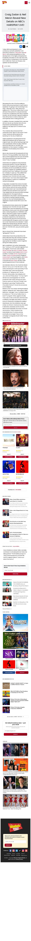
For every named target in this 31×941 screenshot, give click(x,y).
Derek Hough (17, 254)
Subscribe (15, 574)
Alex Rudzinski (19, 265)
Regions (13, 855)
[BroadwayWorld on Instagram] (13, 850)
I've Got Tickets (9, 456)
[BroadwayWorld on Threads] (23, 850)
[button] (26, 2)
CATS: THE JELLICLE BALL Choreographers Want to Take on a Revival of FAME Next (19, 534)
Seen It (8, 454)
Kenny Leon (10, 267)
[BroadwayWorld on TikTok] (20, 850)
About (13, 853)
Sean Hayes (14, 260)
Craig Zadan (18, 52)
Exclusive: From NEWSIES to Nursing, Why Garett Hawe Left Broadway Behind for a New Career (15, 791)
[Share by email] (27, 46)
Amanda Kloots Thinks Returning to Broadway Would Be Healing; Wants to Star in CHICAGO (14, 75)
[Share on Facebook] (20, 46)
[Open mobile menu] (29, 2)
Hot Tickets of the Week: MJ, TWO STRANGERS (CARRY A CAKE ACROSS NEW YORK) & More (14, 70)
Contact (18, 853)
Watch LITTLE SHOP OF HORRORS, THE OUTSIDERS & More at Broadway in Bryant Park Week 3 (20, 584)
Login (22, 2)
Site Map (18, 855)
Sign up (15, 734)
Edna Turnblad (18, 250)
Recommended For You (8, 679)
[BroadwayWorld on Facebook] (10, 850)
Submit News (7, 855)
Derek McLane (19, 285)
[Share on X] (24, 46)
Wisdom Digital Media (19, 858)
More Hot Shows (9, 672)
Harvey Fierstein (7, 250)
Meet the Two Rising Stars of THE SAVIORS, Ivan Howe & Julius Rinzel (20, 603)
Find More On (14, 489)
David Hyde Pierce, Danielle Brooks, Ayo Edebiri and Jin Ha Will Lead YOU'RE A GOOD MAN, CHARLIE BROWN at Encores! (15, 773)
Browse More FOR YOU (17, 414)
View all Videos (6, 609)
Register (18, 2)
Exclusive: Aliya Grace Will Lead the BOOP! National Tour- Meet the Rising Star (14, 808)
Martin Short (23, 252)
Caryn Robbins (16, 546)
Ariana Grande (11, 255)
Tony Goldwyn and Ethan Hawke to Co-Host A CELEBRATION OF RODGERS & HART (14, 84)
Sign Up (8, 845)
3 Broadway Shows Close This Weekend (14, 757)
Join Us (22, 853)
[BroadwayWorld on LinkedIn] (16, 850)
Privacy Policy (19, 859)
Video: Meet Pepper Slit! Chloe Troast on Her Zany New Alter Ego (14, 80)
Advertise (9, 853)
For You (9, 320)
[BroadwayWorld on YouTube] (26, 850)
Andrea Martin (7, 257)
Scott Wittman (14, 281)
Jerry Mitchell (6, 276)
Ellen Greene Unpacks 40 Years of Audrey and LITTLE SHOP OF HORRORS (20, 597)
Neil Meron (12, 268)
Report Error (24, 855)
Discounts (22, 672)
